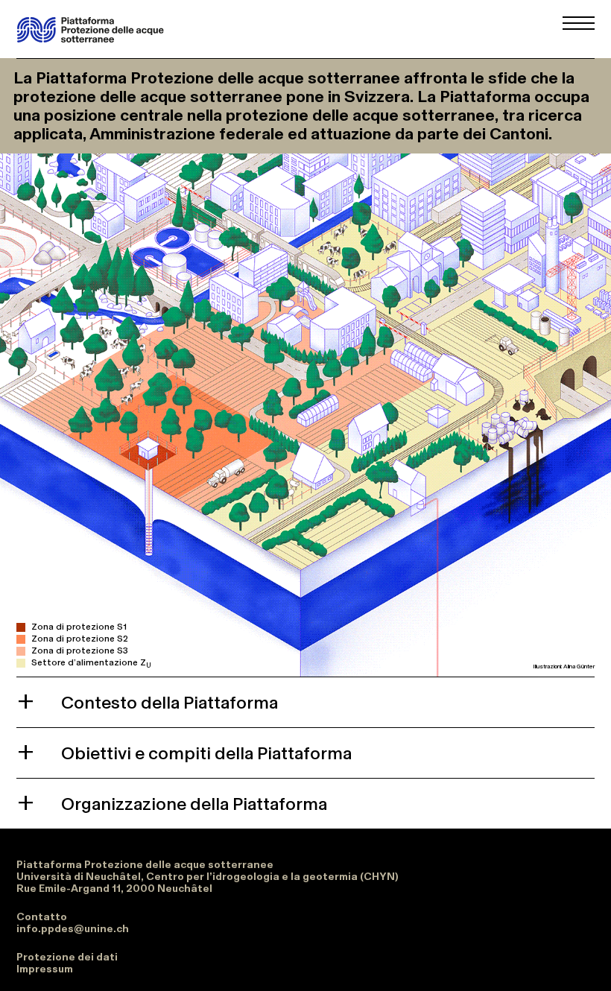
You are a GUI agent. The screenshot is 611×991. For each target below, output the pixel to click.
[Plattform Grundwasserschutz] (90, 29)
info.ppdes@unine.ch (72, 928)
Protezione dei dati (67, 957)
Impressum (44, 969)
